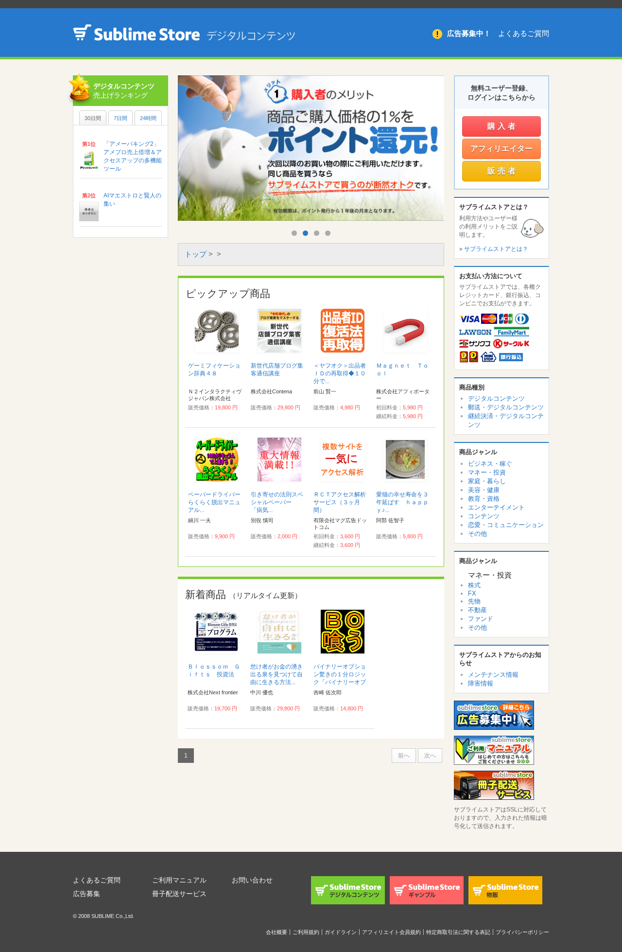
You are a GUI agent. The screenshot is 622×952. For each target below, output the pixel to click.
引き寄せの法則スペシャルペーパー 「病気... (277, 502)
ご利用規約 (306, 932)
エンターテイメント (496, 507)
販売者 (502, 171)
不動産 (477, 610)
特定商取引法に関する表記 (458, 932)
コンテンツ (484, 516)
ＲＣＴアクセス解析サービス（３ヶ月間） (339, 502)
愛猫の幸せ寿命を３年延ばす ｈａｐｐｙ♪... (402, 502)
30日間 (93, 118)
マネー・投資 (487, 472)
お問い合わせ (252, 880)
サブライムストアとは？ (496, 249)
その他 (477, 533)
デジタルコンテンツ (496, 398)
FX (472, 593)
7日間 (120, 118)
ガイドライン (341, 932)
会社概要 (276, 932)
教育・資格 (484, 498)
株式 (474, 585)
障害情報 (480, 683)
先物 (474, 601)
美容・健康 (484, 490)
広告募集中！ (469, 33)
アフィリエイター (501, 148)
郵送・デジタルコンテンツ (506, 407)
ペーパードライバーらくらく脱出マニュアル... (214, 502)
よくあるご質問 (523, 33)
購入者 (502, 126)
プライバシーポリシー (522, 932)
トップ (196, 254)
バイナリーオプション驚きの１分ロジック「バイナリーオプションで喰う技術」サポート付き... (339, 682)
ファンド (480, 618)
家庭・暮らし (487, 481)
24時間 (148, 118)
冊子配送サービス (179, 894)
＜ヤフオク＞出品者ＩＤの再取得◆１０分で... (339, 373)
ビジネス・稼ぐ (490, 463)
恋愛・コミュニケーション (506, 525)
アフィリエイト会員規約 (391, 932)
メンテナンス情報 (493, 674)
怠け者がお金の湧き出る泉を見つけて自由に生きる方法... (276, 674)
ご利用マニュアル (179, 880)
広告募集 (86, 894)
